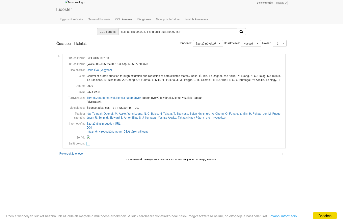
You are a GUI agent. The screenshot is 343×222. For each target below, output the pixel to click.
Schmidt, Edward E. (110, 117)
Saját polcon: (76, 143)
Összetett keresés (99, 19)
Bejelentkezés (265, 2)
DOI (89, 127)
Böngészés (144, 19)
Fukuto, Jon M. (262, 113)
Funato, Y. (235, 113)
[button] (280, 43)
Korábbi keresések (196, 19)
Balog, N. (157, 113)
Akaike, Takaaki (178, 117)
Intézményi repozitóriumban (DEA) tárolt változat (117, 131)
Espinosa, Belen (187, 113)
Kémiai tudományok (128, 98)
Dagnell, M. (111, 113)
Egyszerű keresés (71, 19)
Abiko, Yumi (126, 113)
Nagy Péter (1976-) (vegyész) (207, 117)
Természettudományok (101, 98)
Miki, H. (247, 113)
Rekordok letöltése (71, 153)
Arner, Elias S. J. (134, 117)
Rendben (324, 215)
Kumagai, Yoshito (156, 117)
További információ (283, 215)
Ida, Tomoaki (95, 113)
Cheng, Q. (221, 113)
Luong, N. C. (142, 113)
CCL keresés (123, 19)
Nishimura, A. (206, 113)
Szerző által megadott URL (103, 123)
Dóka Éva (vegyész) (99, 70)
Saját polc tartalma (168, 19)
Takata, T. (169, 113)
